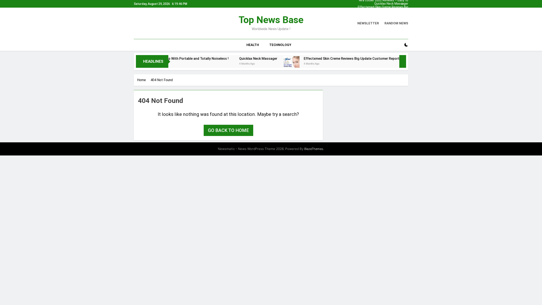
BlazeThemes (313, 149)
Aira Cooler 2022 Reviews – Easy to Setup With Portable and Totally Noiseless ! (383, 14)
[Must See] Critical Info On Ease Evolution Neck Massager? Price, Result (379, 10)
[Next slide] (406, 2)
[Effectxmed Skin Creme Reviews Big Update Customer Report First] (281, 64)
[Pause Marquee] (402, 61)
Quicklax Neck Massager (391, 4)
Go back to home (228, 130)
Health (252, 45)
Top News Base (271, 19)
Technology (280, 45)
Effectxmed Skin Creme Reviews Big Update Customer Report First (383, 7)
